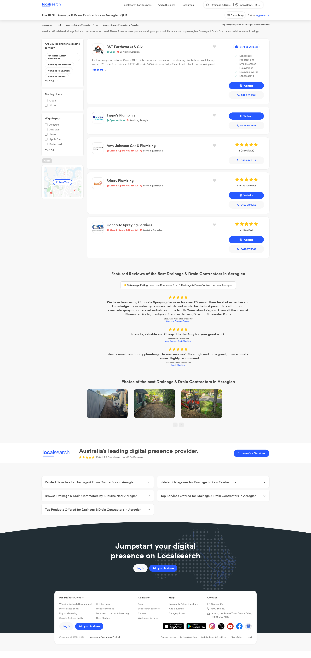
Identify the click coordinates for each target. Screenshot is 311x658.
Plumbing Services (56, 76)
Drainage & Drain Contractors (78, 25)
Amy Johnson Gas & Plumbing (178, 341)
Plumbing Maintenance (59, 64)
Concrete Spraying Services (178, 321)
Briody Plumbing (178, 365)
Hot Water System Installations (56, 57)
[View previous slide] (175, 425)
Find (59, 25)
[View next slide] (181, 425)
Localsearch (46, 25)
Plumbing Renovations (58, 70)
